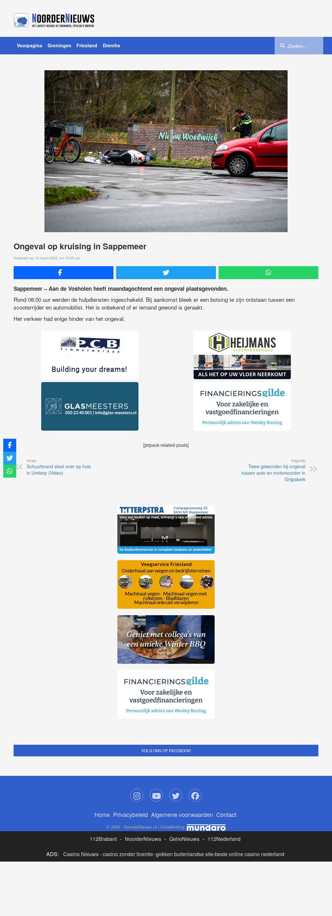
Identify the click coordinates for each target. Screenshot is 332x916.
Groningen (59, 45)
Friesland (87, 45)
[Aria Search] (282, 45)
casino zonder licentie (128, 854)
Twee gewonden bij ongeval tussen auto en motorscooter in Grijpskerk (273, 470)
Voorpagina (29, 45)
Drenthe (111, 45)
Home (102, 814)
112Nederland (224, 838)
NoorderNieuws (143, 838)
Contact (226, 814)
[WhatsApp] (268, 272)
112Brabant (103, 838)
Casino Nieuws (81, 854)
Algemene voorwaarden (182, 814)
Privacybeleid (130, 814)
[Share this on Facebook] (63, 272)
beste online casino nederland (249, 854)
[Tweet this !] (166, 272)
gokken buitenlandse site (184, 854)
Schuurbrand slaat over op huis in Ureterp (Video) (59, 467)
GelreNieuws (184, 838)
